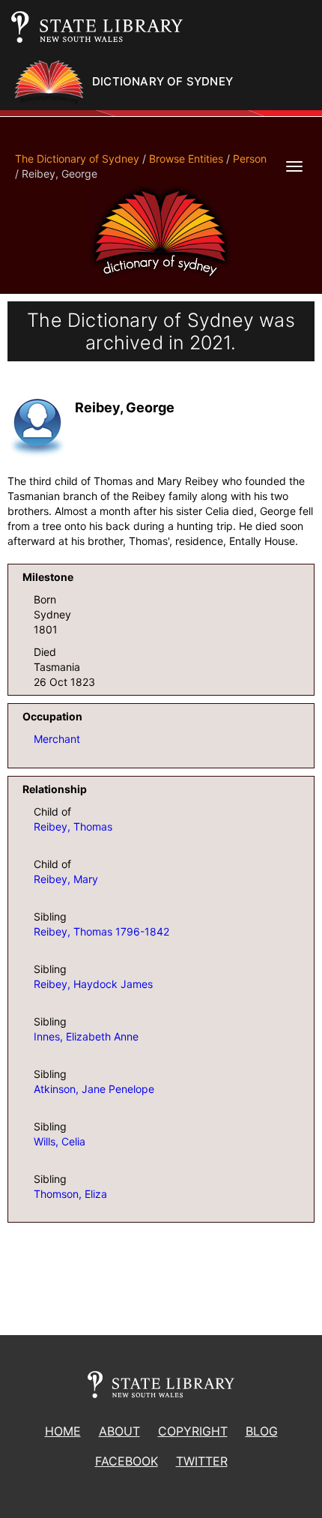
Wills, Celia (59, 1141)
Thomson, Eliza (70, 1193)
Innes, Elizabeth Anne (86, 1036)
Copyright (193, 1431)
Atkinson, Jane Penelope (94, 1088)
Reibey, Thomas (73, 826)
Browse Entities (186, 158)
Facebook (126, 1461)
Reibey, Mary (66, 879)
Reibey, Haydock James (93, 984)
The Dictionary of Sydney (77, 158)
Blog (262, 1431)
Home (63, 1431)
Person (250, 158)
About (119, 1431)
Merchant (57, 738)
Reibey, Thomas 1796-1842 (101, 931)
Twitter (202, 1461)
